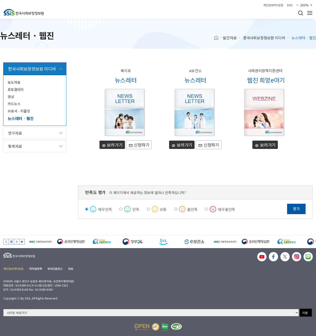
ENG (290, 5)
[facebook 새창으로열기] (273, 256)
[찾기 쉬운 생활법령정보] (102, 241)
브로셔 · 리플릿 (19, 110)
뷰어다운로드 (54, 269)
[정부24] (132, 241)
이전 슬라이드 (6, 241)
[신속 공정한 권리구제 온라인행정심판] (71, 241)
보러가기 (114, 145)
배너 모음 (22, 241)
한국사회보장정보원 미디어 (264, 38)
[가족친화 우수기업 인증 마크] (155, 327)
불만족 (192, 209)
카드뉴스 (14, 103)
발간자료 (229, 38)
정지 (11, 241)
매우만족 (105, 209)
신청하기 (141, 145)
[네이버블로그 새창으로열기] (308, 256)
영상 (11, 96)
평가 (296, 208)
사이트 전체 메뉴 (309, 12)
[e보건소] (194, 241)
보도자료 (14, 82)
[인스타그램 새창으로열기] (296, 256)
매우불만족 (226, 209)
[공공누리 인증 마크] (141, 327)
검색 (300, 12)
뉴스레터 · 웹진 (21, 118)
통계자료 (15, 146)
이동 (305, 313)
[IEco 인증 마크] (165, 327)
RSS (71, 269)
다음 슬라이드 (16, 241)
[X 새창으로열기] (285, 256)
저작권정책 (35, 269)
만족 (135, 209)
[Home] (217, 38)
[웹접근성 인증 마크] (176, 326)
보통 (163, 209)
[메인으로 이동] (24, 12)
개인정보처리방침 (273, 5)
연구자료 (15, 133)
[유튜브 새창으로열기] (261, 256)
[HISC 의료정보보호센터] (40, 241)
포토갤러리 (16, 89)
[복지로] (163, 241)
